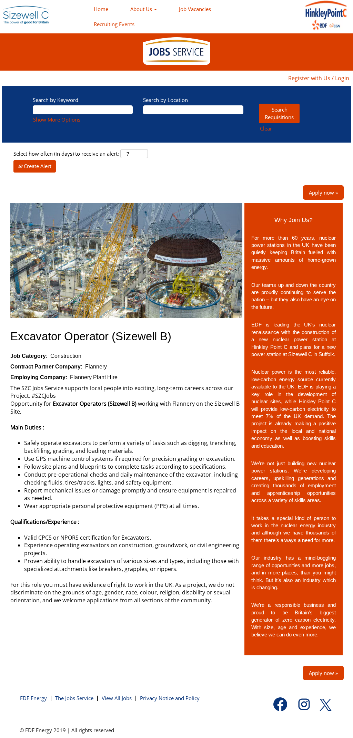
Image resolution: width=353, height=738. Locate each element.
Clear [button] (266, 128)
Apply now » (323, 192)
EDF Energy (33, 698)
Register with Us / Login (318, 78)
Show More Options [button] (56, 119)
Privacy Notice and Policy (170, 698)
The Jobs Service (74, 698)
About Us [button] (141, 9)
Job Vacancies (195, 9)
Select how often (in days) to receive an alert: (66, 153)
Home (101, 9)
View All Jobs (117, 698)
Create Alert (36, 166)
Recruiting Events (114, 24)
